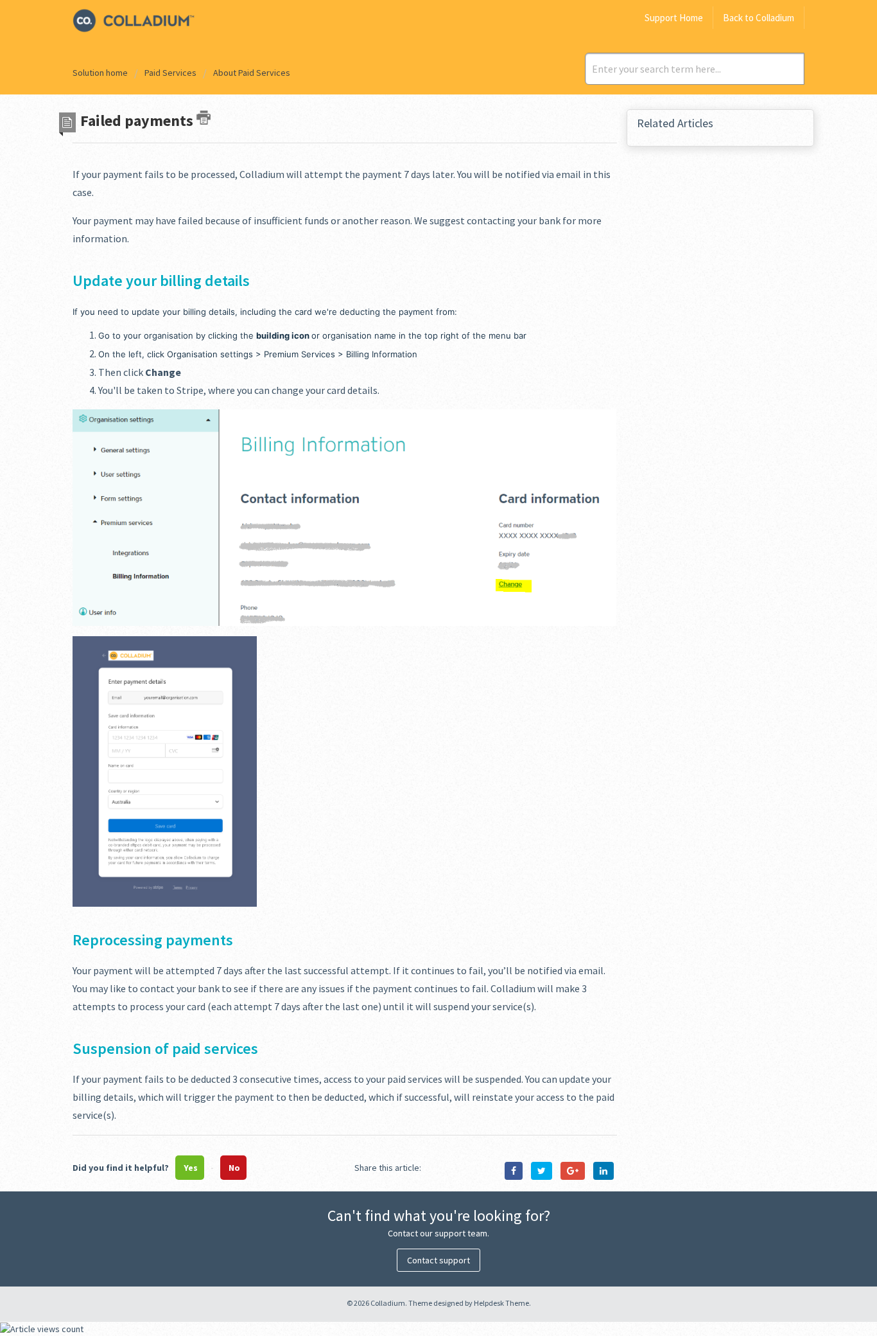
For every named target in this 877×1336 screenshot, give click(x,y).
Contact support (438, 1260)
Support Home (674, 18)
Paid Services (170, 72)
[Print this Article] (203, 118)
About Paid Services (251, 72)
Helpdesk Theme (501, 1303)
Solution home (101, 72)
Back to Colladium (758, 18)
